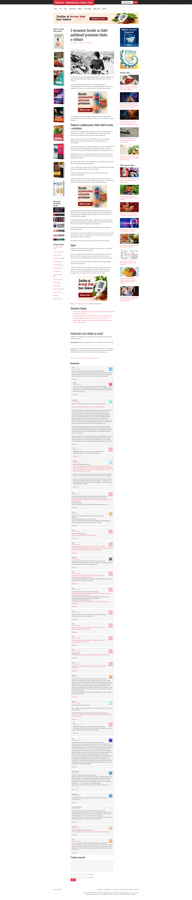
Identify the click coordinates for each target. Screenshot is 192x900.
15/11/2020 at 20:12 (76, 740)
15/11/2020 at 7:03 (76, 401)
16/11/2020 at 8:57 (77, 384)
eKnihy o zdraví (96, 9)
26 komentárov (88, 42)
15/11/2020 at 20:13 (76, 773)
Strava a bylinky (87, 9)
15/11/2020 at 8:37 (76, 513)
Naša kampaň (56, 268)
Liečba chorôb (72, 9)
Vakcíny (55, 295)
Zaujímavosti (56, 298)
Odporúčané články (58, 274)
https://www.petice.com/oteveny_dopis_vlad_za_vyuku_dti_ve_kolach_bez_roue (90, 831)
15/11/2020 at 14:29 (76, 625)
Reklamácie (136, 889)
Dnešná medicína (57, 258)
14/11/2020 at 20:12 (76, 369)
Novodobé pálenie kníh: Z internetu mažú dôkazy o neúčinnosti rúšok (92, 316)
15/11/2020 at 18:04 (76, 703)
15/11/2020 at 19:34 (77, 724)
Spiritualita (55, 286)
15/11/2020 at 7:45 (76, 494)
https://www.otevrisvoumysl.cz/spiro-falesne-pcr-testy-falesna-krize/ (88, 407)
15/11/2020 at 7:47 (77, 449)
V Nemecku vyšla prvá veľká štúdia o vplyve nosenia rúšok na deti (91, 318)
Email (91, 877)
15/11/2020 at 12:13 (77, 462)
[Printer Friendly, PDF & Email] (77, 50)
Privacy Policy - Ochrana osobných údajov (122, 889)
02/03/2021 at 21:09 (76, 841)
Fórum (65, 9)
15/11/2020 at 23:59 (76, 808)
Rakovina (80, 9)
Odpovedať (74, 379)
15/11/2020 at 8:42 (76, 531)
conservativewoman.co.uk (81, 304)
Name (91, 874)
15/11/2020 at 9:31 (76, 559)
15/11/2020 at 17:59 (76, 677)
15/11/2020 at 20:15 (76, 796)
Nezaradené (56, 271)
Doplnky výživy (56, 261)
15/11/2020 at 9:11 (76, 544)
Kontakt (104, 9)
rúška (98, 358)
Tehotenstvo (56, 292)
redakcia (82, 42)
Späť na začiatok (57, 889)
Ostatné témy (56, 279)
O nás (60, 9)
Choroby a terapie (57, 247)
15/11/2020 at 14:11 (76, 612)
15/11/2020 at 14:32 (76, 638)
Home (55, 9)
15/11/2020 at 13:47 (76, 573)
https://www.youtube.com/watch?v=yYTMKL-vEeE (84, 535)
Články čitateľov (57, 252)
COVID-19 (78, 358)
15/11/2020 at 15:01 (76, 664)
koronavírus (88, 358)
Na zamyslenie (56, 265)
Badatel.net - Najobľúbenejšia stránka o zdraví (73, 2)
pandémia (93, 358)
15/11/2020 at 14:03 (76, 589)
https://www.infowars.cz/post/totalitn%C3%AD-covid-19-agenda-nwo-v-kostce (91, 654)
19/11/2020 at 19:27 (76, 828)
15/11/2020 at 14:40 (76, 651)
